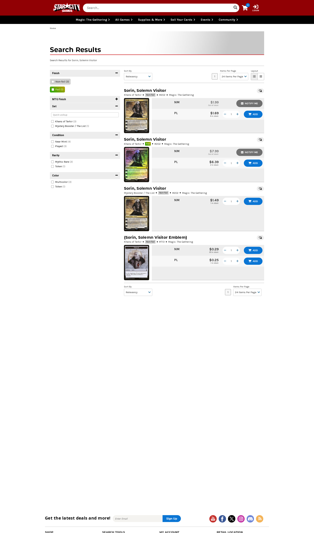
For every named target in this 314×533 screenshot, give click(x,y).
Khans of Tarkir (132, 94)
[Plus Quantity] (237, 114)
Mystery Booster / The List (139, 192)
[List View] (254, 76)
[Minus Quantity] (225, 114)
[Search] (235, 8)
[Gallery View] (261, 76)
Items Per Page (228, 71)
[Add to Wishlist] (260, 90)
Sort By (128, 71)
